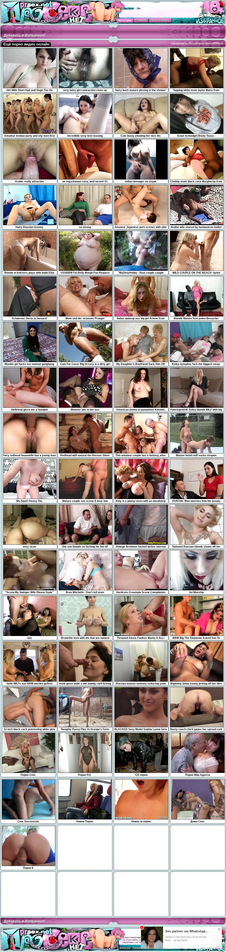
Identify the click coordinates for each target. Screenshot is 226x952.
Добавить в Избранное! (24, 35)
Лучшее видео (160, 20)
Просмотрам (196, 43)
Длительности (214, 43)
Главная (141, 20)
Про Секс (128, 8)
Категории (125, 20)
